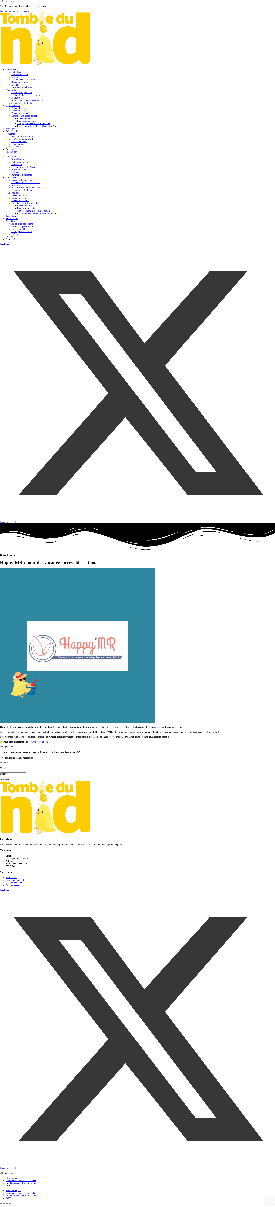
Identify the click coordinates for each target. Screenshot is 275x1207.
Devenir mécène (18, 110)
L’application (12, 90)
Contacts (10, 149)
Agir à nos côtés (13, 105)
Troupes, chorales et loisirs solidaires (33, 123)
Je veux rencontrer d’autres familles (27, 100)
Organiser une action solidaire (24, 116)
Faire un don (11, 152)
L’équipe (15, 85)
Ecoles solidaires (24, 118)
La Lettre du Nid (19, 141)
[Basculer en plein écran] (4, 1203)
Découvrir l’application (21, 92)
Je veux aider (17, 98)
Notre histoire (17, 72)
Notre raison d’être (19, 74)
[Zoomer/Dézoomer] (1, 1203)
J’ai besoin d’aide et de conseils (25, 95)
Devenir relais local (20, 113)
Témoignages (12, 128)
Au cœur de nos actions (22, 136)
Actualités (10, 134)
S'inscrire (5, 780)
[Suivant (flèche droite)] (4, 1206)
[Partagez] (7, 1203)
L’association (12, 69)
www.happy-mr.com (39, 742)
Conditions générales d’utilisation (21, 1183)
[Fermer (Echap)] (10, 1203)
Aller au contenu (7, 1)
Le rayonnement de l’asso (23, 79)
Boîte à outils (12, 131)
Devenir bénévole (19, 108)
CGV (8, 1185)
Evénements (16, 146)
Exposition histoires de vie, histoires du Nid (36, 126)
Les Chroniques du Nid (22, 139)
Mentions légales (13, 1178)
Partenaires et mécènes (21, 87)
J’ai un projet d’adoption (22, 103)
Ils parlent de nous (19, 82)
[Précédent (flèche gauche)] (1, 1206)
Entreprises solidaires (26, 121)
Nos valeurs (16, 77)
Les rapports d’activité (21, 144)
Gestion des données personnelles (21, 1180)
